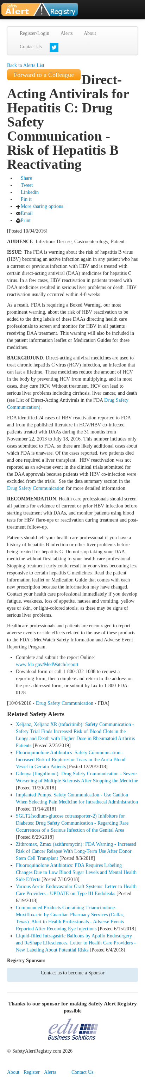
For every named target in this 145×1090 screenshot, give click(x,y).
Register (32, 1072)
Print (26, 220)
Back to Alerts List (25, 65)
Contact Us (31, 46)
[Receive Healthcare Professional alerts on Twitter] (54, 47)
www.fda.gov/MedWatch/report (47, 664)
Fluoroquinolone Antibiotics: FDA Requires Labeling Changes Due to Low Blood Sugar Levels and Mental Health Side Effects (76, 872)
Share (26, 178)
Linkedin (30, 192)
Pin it (26, 199)
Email (27, 213)
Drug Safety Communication (35, 488)
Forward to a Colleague (44, 74)
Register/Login (34, 33)
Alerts (66, 33)
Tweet (27, 185)
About (90, 33)
